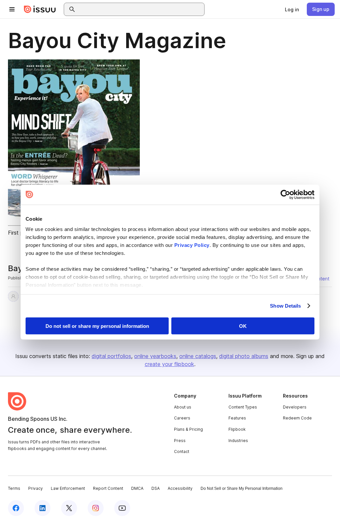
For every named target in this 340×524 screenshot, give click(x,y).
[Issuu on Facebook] (16, 508)
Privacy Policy (192, 245)
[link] (292, 9)
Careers (182, 417)
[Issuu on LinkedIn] (42, 508)
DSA (155, 488)
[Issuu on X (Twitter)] (69, 508)
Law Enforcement (68, 488)
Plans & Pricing (188, 429)
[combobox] (140, 9)
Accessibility (180, 488)
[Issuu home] (39, 9)
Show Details (285, 306)
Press (180, 440)
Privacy (35, 488)
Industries (238, 440)
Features (237, 417)
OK (243, 326)
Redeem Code (297, 417)
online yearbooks (155, 356)
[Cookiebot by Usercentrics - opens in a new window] (285, 194)
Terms (14, 488)
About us (182, 407)
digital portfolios (111, 356)
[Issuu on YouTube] (122, 508)
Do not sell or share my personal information (97, 326)
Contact (181, 451)
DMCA (137, 488)
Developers (294, 407)
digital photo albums (243, 356)
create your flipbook (169, 364)
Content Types (242, 407)
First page (20, 232)
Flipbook (237, 429)
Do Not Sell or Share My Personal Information (242, 488)
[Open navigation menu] (12, 9)
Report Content (108, 488)
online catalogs (197, 356)
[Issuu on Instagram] (96, 508)
